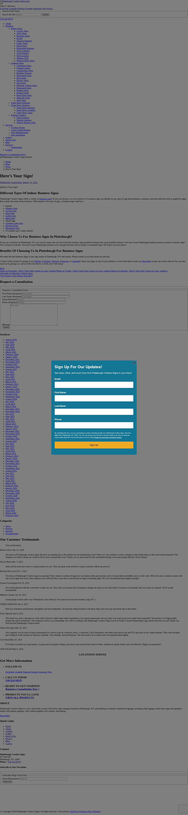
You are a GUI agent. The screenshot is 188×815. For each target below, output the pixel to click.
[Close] (134, 363)
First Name (60, 392)
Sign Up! (94, 445)
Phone (58, 419)
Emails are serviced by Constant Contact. (108, 437)
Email (57, 379)
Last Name (60, 406)
